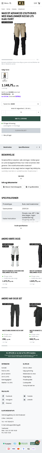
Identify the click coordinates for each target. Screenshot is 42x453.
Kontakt (4, 368)
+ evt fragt (4, 88)
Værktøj (8, 9)
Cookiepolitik (27, 382)
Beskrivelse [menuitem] (8, 147)
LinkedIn (30, 400)
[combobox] (21, 104)
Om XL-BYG (5, 376)
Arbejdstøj (14, 9)
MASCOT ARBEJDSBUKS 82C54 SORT (12, 330)
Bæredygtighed (6, 379)
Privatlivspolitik (27, 379)
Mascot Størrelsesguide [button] (13, 187)
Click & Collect (27, 368)
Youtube (30, 396)
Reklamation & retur (29, 373)
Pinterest (9, 403)
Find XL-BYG (5, 370)
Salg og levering (28, 370)
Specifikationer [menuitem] (24, 147)
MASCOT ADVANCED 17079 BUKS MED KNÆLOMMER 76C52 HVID (13, 271)
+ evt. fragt (4, 284)
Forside (3, 9)
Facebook (9, 396)
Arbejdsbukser (21, 9)
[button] (3, 112)
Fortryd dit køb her (29, 385)
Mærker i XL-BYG (7, 382)
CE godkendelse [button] (33, 187)
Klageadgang (27, 376)
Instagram (9, 400)
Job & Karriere (6, 373)
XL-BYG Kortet (6, 94)
